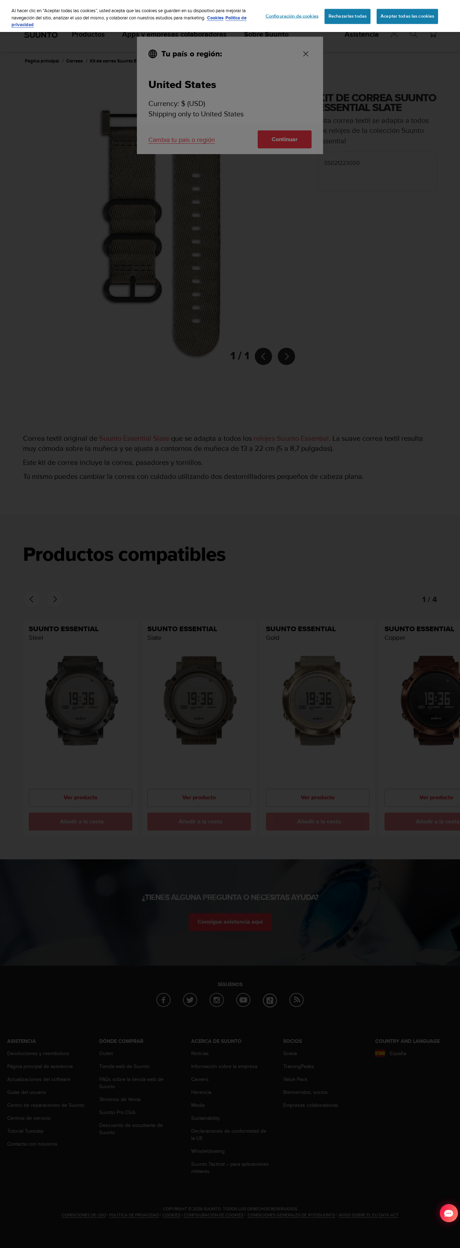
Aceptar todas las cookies (407, 16)
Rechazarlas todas (347, 16)
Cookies (215, 17)
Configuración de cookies (292, 16)
